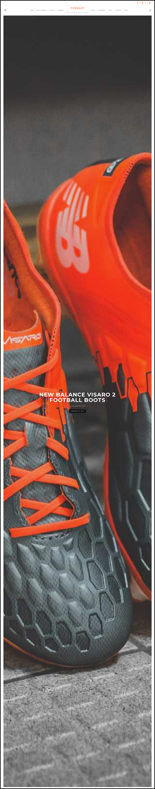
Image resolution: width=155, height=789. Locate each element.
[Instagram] (142, 3)
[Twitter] (150, 3)
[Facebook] (140, 3)
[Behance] (137, 3)
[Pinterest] (145, 3)
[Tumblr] (147, 3)
